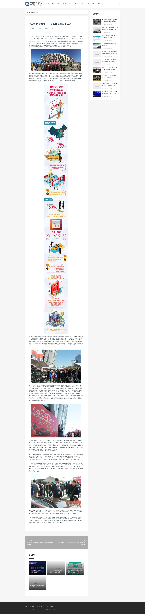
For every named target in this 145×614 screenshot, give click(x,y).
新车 (93, 4)
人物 (81, 4)
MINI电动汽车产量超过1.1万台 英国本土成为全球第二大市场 (110, 21)
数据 (70, 4)
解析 (58, 4)
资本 (64, 4)
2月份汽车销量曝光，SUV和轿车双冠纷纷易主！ (109, 36)
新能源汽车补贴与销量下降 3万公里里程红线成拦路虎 (109, 52)
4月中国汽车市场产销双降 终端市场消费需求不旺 (109, 84)
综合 (87, 4)
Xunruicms (67, 610)
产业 (76, 4)
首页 (47, 4)
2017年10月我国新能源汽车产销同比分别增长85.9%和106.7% (109, 61)
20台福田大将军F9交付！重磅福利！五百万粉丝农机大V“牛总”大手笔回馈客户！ (110, 29)
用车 (98, 4)
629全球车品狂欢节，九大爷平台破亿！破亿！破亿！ (109, 92)
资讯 (53, 4)
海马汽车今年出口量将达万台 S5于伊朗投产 (109, 76)
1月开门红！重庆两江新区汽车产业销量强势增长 (109, 68)
